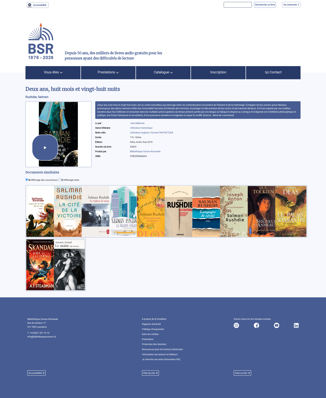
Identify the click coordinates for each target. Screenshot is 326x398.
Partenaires (148, 339)
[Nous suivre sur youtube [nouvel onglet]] (276, 325)
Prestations (107, 72)
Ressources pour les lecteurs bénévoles (162, 349)
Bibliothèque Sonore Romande (145, 151)
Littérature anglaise (140, 132)
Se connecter (290, 4)
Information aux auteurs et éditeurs (160, 354)
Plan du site (149, 373)
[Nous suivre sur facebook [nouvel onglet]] (256, 325)
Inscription (218, 72)
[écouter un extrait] (45, 148)
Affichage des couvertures (44, 180)
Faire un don (241, 373)
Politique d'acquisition (153, 329)
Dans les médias (150, 334)
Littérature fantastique (141, 128)
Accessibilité (39, 5)
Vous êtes (52, 72)
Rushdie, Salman (36, 97)
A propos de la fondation (154, 319)
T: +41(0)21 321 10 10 (38, 332)
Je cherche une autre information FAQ (161, 359)
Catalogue (162, 72)
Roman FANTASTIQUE (162, 132)
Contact (275, 72)
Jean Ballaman (137, 123)
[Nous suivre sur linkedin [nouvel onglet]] (296, 325)
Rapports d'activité (151, 324)
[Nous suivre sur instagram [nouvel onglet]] (236, 325)
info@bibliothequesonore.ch (41, 336)
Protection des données (154, 344)
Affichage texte (71, 180)
